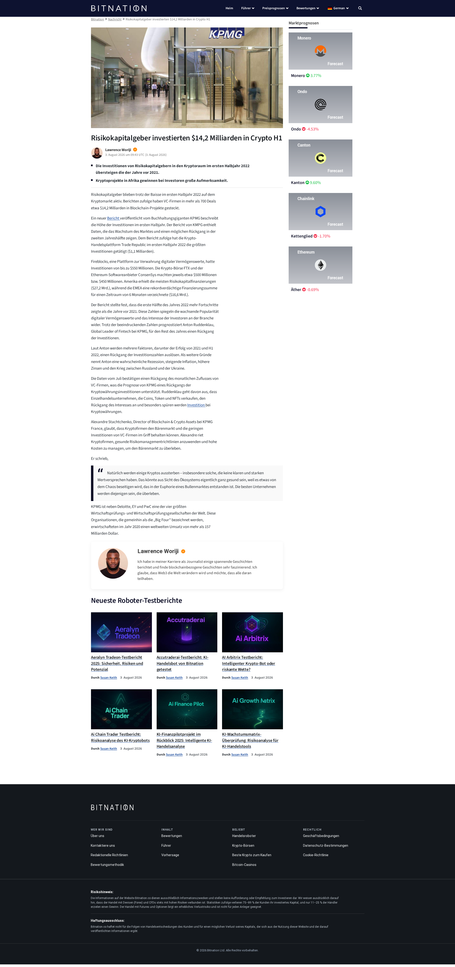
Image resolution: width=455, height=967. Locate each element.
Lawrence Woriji (158, 551)
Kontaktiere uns (103, 845)
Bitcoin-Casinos (244, 865)
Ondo (296, 129)
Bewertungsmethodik (107, 865)
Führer (246, 8)
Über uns (97, 836)
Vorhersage (170, 855)
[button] (360, 9)
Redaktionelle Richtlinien (109, 855)
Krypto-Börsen (243, 845)
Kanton (298, 183)
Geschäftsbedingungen (321, 836)
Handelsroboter (244, 836)
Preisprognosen (273, 8)
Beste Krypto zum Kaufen (251, 855)
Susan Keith (108, 677)
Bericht (113, 218)
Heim (229, 8)
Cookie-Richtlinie (315, 855)
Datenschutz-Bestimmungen (325, 845)
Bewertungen (305, 8)
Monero (298, 76)
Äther (296, 290)
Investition (196, 405)
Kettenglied (302, 236)
